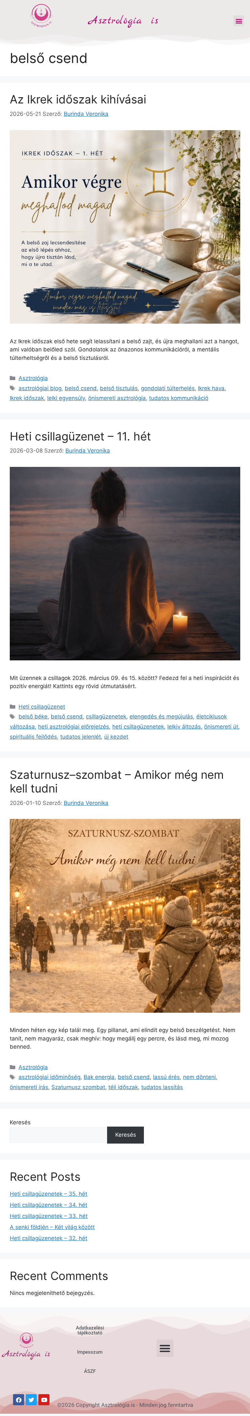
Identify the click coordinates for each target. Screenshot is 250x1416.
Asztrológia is (124, 21)
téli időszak (123, 1087)
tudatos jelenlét (80, 736)
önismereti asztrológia (117, 398)
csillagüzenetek (106, 716)
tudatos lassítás (162, 1087)
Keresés (20, 1122)
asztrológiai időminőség (49, 1077)
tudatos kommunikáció (178, 398)
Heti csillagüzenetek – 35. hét (48, 1194)
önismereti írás (29, 1087)
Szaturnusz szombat (78, 1087)
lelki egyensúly (66, 398)
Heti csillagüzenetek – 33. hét (49, 1216)
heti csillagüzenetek (138, 726)
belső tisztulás (119, 388)
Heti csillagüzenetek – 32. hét (48, 1238)
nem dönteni (199, 1077)
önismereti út (221, 726)
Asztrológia (33, 378)
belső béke (33, 716)
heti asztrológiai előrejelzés (73, 726)
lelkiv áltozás (184, 726)
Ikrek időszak (27, 398)
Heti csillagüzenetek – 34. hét (48, 1205)
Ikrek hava (211, 388)
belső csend (81, 388)
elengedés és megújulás (161, 716)
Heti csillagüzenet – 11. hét (80, 436)
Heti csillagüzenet (42, 706)
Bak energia (99, 1077)
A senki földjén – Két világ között (52, 1227)
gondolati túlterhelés (168, 388)
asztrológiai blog (40, 388)
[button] (238, 20)
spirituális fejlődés (33, 736)
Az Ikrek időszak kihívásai (78, 99)
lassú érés (166, 1077)
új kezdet (116, 736)
